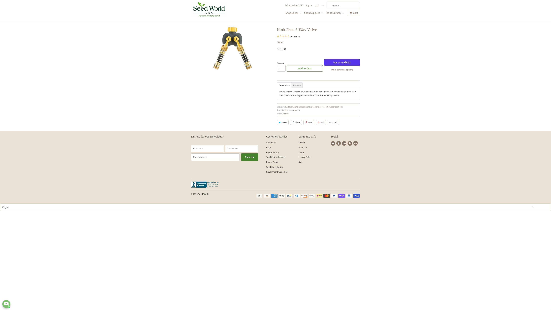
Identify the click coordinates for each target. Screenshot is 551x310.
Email (334, 122)
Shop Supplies (312, 12)
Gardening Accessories (291, 110)
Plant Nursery (334, 12)
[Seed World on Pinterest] (350, 143)
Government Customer (276, 172)
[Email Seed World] (355, 143)
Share (297, 122)
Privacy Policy (305, 157)
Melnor (280, 42)
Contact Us (271, 142)
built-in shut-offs (291, 107)
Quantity (280, 63)
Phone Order (272, 162)
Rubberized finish (336, 107)
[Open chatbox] (6, 304)
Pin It (310, 122)
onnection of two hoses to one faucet (313, 107)
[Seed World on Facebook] (338, 143)
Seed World (203, 194)
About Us (302, 147)
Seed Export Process (275, 157)
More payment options (342, 69)
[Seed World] (209, 10)
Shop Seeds (292, 12)
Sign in (309, 5)
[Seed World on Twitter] (333, 143)
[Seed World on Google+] (344, 143)
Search (301, 142)
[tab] (284, 85)
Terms (301, 152)
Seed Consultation (274, 167)
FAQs (268, 147)
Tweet (284, 122)
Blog (300, 162)
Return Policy (272, 152)
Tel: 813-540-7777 (294, 5)
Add (322, 122)
